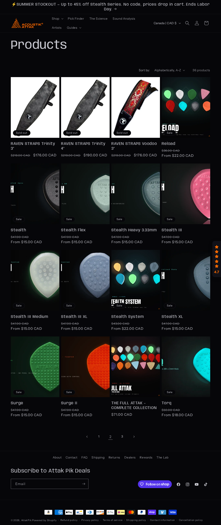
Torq (166, 403)
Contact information (162, 520)
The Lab (162, 457)
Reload (168, 144)
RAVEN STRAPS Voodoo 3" (134, 146)
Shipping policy (136, 520)
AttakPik (26, 520)
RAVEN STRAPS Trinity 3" (33, 146)
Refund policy (68, 520)
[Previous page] (87, 436)
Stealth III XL (74, 317)
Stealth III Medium (29, 317)
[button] (57, 18)
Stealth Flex (73, 230)
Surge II (69, 403)
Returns (114, 457)
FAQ (84, 457)
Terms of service (113, 520)
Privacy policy (90, 520)
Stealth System (127, 317)
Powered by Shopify (44, 520)
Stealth (18, 230)
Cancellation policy (191, 520)
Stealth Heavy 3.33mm (134, 230)
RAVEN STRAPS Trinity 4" (83, 146)
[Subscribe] (83, 484)
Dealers (130, 457)
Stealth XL (172, 317)
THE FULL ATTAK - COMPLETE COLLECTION (134, 405)
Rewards (146, 457)
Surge (17, 403)
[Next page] (134, 436)
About (57, 457)
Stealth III (172, 230)
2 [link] (110, 437)
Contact (71, 457)
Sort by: (144, 70)
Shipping (98, 457)
